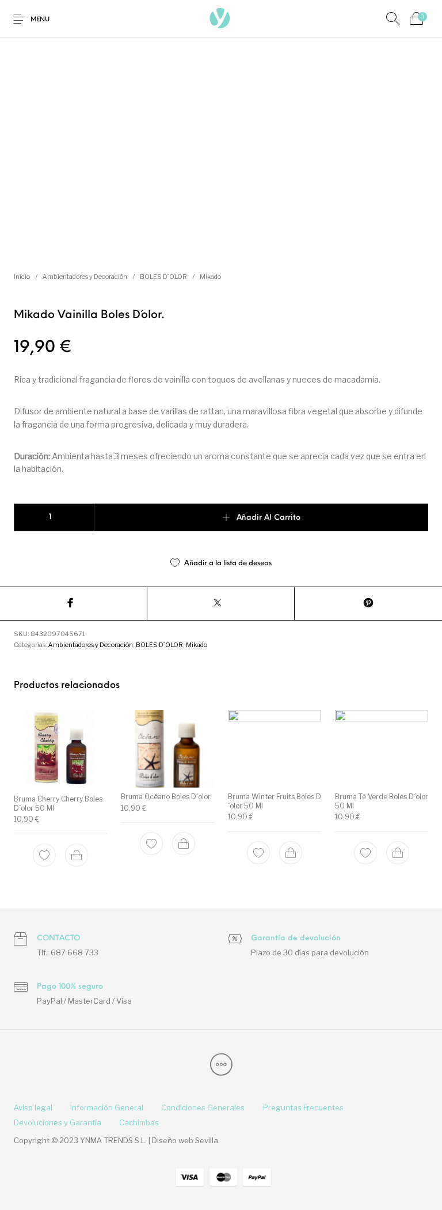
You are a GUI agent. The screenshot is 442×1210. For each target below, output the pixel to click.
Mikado (210, 277)
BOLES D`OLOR (163, 277)
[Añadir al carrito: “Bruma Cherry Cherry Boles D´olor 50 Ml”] (76, 855)
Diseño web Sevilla (185, 1140)
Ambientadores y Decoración (85, 277)
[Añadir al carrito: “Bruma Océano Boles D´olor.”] (183, 844)
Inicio (22, 277)
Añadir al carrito (268, 517)
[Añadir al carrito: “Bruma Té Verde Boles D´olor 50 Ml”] (397, 852)
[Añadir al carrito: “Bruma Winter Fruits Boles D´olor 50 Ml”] (290, 852)
